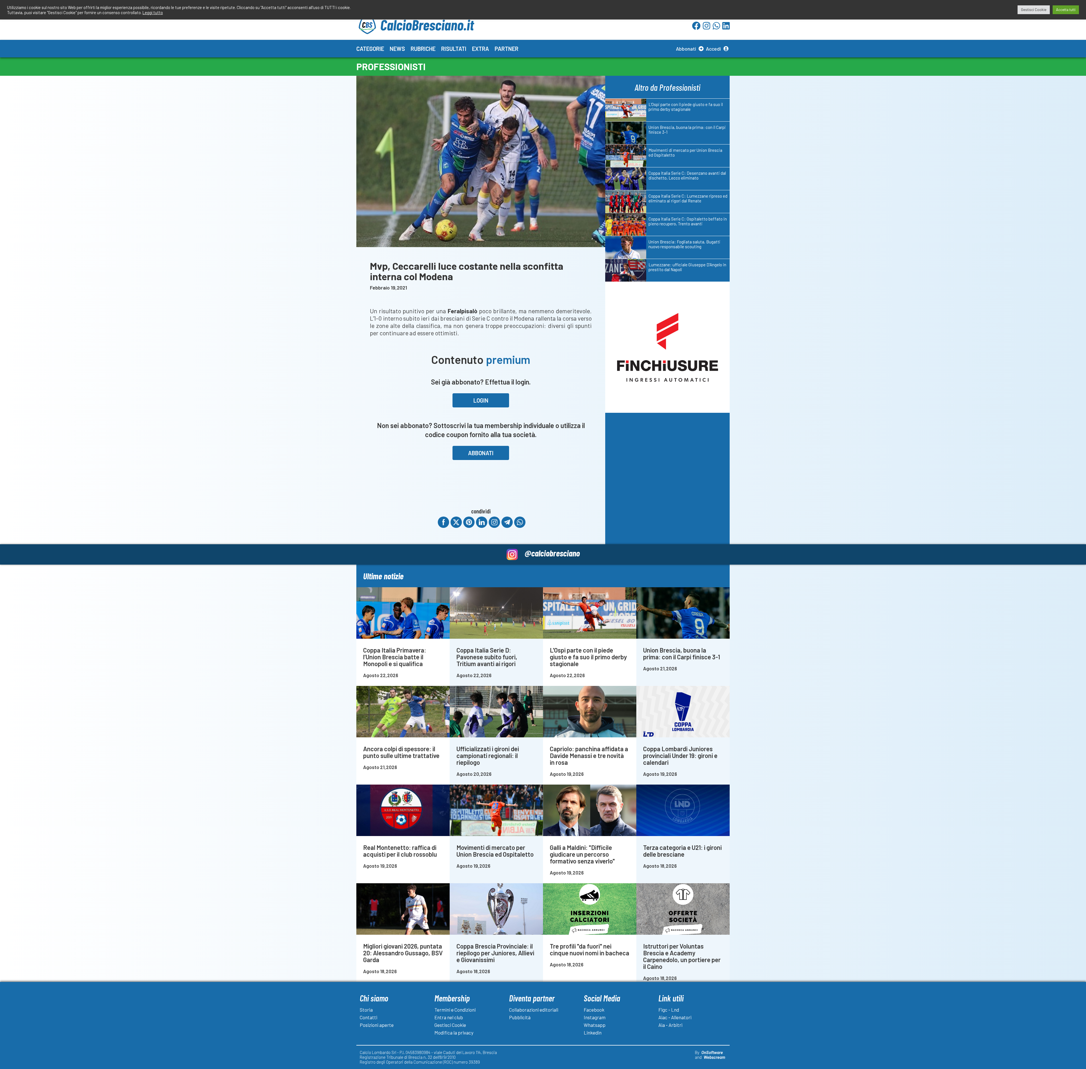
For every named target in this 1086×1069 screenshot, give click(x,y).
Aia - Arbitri (670, 1025)
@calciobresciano (552, 553)
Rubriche (423, 48)
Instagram (595, 1017)
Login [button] (480, 400)
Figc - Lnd (668, 1009)
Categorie (370, 48)
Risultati (453, 48)
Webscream (714, 1057)
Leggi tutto (153, 12)
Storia (366, 1009)
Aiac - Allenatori (674, 1017)
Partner (506, 48)
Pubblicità (520, 1017)
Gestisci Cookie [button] (1033, 9)
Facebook (594, 1009)
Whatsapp (595, 1025)
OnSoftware (712, 1052)
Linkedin (593, 1032)
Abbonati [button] (481, 453)
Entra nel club (448, 1017)
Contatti (368, 1017)
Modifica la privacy (453, 1032)
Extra (480, 48)
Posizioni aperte (377, 1025)
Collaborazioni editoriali (533, 1009)
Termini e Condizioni (455, 1009)
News (397, 48)
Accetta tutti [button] (1066, 9)
